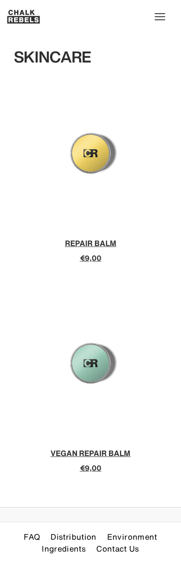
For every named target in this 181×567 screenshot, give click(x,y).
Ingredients (64, 548)
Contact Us (117, 548)
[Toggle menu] (164, 16)
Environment (132, 537)
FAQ (32, 537)
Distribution (73, 537)
